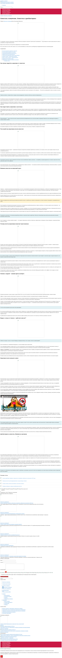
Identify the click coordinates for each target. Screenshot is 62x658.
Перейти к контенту (4, 0)
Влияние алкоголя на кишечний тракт (8, 54)
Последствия (6, 603)
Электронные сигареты (8, 598)
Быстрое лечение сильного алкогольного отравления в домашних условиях (14, 630)
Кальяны (6, 597)
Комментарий (2, 569)
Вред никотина (7, 595)
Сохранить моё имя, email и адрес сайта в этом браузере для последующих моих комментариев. (18, 574)
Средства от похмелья (6, 12)
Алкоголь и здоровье (6, 9)
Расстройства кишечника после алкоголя (9, 53)
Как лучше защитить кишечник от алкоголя (9, 50)
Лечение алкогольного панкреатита (6, 545)
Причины (6, 604)
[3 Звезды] (11, 489)
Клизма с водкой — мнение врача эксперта (9, 56)
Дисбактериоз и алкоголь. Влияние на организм (10, 59)
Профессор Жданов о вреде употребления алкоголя (9, 534)
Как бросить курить (7, 596)
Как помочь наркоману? (6, 613)
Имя (1, 560)
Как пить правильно (6, 13)
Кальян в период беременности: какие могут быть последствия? (12, 623)
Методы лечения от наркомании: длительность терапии (12, 608)
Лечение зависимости (8, 602)
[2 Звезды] (6, 489)
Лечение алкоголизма (6, 10)
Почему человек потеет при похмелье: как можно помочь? (11, 524)
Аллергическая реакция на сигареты (9, 612)
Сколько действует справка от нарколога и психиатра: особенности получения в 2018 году (16, 503)
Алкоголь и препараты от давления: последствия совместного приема (13, 556)
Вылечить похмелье (6, 11)
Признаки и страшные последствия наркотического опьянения (13, 610)
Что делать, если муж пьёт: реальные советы (8, 640)
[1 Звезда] (2, 489)
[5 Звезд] (19, 489)
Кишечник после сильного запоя (7, 58)
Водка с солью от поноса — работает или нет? (10, 57)
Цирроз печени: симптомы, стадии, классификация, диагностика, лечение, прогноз (15, 635)
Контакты (4, 5)
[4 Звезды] (15, 489)
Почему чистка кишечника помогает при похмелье (10, 55)
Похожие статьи (7, 60)
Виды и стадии (7, 601)
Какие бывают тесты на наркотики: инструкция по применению (13, 609)
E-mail (1, 562)
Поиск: (1, 7)
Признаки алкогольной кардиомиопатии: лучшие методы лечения (12, 513)
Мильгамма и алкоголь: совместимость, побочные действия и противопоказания (15, 627)
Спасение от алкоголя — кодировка (6, 637)
